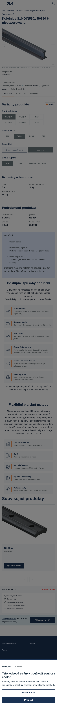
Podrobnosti (28, 692)
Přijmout (28, 700)
